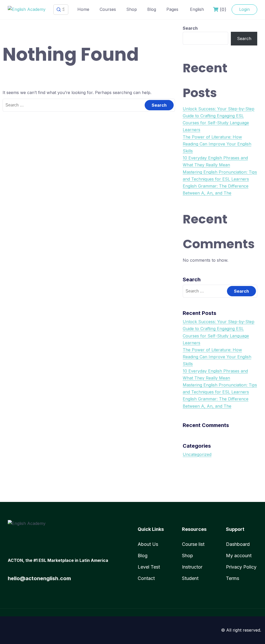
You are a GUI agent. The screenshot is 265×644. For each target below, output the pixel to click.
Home (83, 9)
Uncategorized (197, 454)
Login (244, 9)
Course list (193, 544)
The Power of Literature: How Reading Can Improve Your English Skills (217, 143)
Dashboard (238, 544)
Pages (172, 9)
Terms (232, 578)
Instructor (192, 567)
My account (239, 555)
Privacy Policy (241, 567)
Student (190, 578)
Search (190, 28)
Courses (108, 9)
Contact (146, 578)
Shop (131, 9)
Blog (151, 9)
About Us (148, 544)
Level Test (149, 567)
